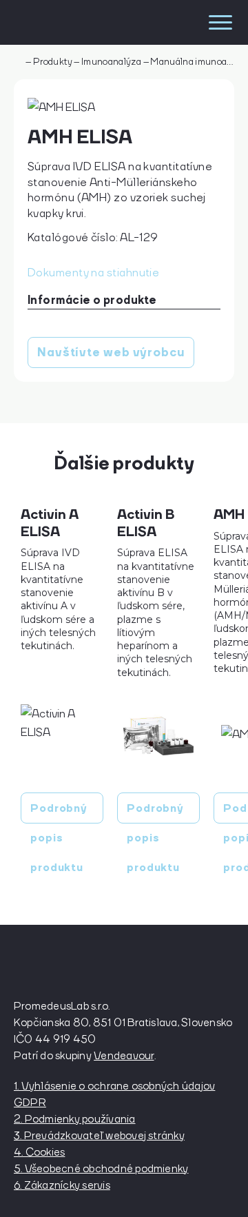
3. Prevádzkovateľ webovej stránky (99, 1135)
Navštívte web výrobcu (111, 352)
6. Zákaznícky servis (62, 1185)
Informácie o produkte (92, 299)
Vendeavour (124, 1055)
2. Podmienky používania (75, 1118)
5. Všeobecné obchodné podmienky (101, 1168)
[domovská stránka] (74, 22)
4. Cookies (39, 1151)
